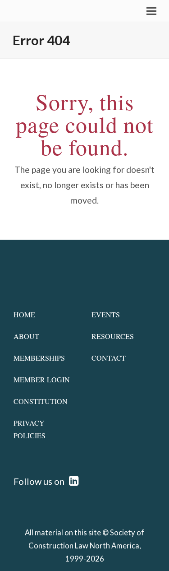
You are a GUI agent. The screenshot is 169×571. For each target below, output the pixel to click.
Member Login (42, 379)
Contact (108, 357)
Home (24, 314)
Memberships (39, 357)
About (26, 336)
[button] (151, 11)
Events (105, 314)
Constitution (41, 401)
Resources (112, 336)
